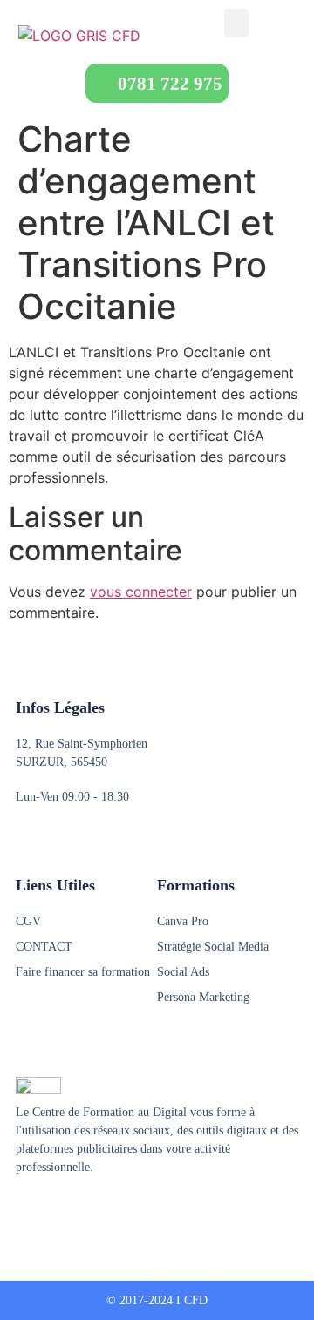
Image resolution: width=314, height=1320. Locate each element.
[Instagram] (57, 1210)
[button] (236, 23)
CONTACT (44, 946)
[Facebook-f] (23, 1210)
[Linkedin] (90, 1210)
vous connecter (141, 591)
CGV (28, 921)
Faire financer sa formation (83, 971)
